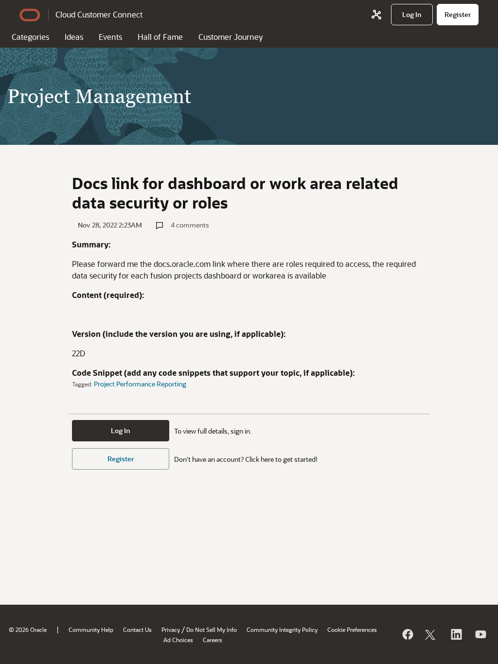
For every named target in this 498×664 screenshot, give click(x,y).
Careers (212, 640)
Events (110, 37)
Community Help (91, 629)
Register (120, 458)
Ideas (74, 37)
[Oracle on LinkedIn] (455, 634)
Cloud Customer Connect (98, 14)
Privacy (170, 629)
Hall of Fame (160, 37)
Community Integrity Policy (282, 629)
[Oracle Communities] (376, 14)
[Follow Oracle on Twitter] (431, 634)
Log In (120, 430)
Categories (30, 37)
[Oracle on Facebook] (407, 634)
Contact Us (137, 629)
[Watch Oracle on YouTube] (480, 634)
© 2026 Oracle (28, 629)
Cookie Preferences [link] (352, 629)
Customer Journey (230, 37)
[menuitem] (412, 14)
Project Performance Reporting (140, 383)
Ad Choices (178, 640)
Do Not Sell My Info (211, 629)
